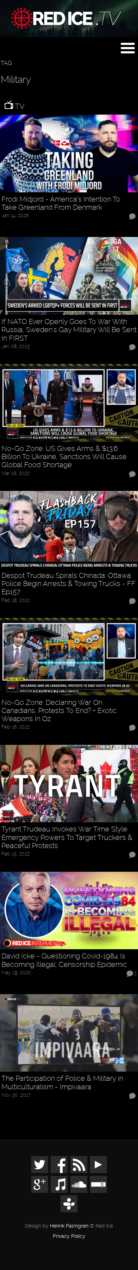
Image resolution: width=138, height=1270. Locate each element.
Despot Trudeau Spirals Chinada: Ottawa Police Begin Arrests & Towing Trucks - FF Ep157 (68, 584)
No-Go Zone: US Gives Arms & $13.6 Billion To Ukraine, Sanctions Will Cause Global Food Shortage (64, 457)
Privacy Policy (69, 1236)
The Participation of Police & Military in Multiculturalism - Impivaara (62, 1082)
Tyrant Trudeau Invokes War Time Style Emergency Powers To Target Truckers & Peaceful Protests (66, 837)
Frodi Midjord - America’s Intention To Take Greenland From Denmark (60, 203)
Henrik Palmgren (69, 1226)
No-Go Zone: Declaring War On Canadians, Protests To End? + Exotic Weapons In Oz (59, 710)
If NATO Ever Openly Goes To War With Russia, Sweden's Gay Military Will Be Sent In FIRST (69, 330)
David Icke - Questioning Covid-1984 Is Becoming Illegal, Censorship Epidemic (64, 960)
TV (18, 106)
